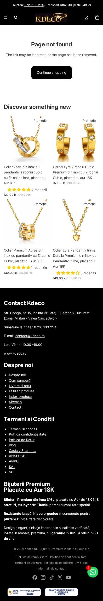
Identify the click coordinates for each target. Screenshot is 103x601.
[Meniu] (5, 17)
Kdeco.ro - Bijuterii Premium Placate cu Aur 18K (57, 549)
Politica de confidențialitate (68, 557)
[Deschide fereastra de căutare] (16, 17)
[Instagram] (43, 577)
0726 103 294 (45, 327)
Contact (15, 407)
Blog (12, 445)
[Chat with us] (93, 572)
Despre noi (17, 375)
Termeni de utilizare (28, 562)
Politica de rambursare (32, 557)
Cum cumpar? (20, 380)
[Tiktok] (51, 577)
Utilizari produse (21, 391)
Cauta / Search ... (22, 450)
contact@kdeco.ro (30, 336)
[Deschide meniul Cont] (86, 17)
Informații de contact (51, 568)
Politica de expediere (58, 562)
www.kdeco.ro (15, 353)
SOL (12, 472)
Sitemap (15, 402)
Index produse (20, 396)
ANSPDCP (17, 456)
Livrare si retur (20, 386)
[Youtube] (68, 577)
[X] (60, 577)
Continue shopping (51, 72)
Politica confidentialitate (27, 434)
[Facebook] (35, 577)
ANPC (13, 461)
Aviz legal (81, 562)
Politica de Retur (21, 440)
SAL (12, 467)
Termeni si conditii (23, 429)
